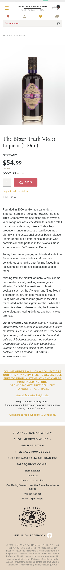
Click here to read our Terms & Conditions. (32, 414)
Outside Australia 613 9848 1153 (32, 458)
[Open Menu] (8, 8)
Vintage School (32, 493)
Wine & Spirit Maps (32, 498)
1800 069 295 (40, 451)
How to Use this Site (32, 480)
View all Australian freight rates (32, 395)
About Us (33, 475)
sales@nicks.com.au (32, 464)
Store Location (33, 470)
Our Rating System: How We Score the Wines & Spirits (32, 487)
